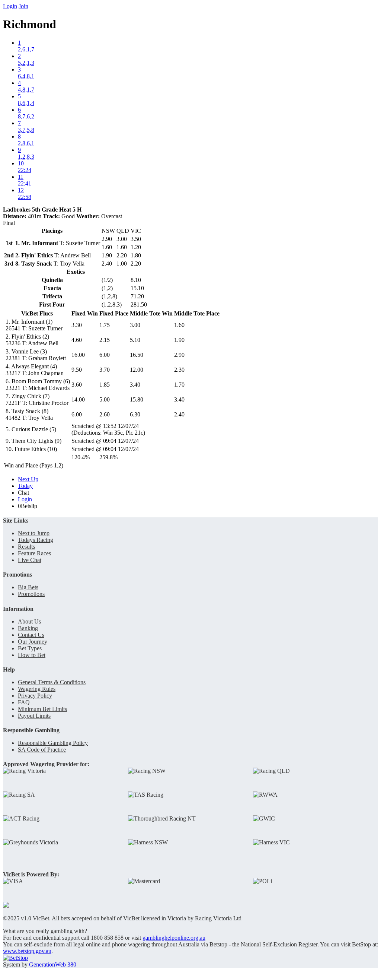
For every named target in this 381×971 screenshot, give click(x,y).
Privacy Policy (35, 695)
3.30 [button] (76, 325)
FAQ (24, 702)
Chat (23, 492)
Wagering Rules (36, 689)
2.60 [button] (104, 414)
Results (26, 546)
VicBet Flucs (37, 313)
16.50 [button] (136, 355)
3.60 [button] (76, 384)
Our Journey (32, 641)
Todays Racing (35, 540)
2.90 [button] (179, 355)
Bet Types (30, 648)
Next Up (28, 479)
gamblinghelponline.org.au (174, 937)
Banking (28, 628)
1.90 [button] (179, 340)
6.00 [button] (104, 355)
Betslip (27, 506)
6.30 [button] (135, 414)
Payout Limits (34, 716)
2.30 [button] (179, 369)
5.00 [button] (104, 399)
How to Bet (31, 655)
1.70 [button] (179, 384)
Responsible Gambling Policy (53, 743)
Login (10, 6)
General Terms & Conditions (52, 682)
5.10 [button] (135, 340)
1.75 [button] (104, 325)
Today (25, 486)
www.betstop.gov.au (27, 951)
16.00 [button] (78, 355)
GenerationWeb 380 (52, 964)
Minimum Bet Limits (42, 709)
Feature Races (34, 553)
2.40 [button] (179, 414)
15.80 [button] (136, 399)
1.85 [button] (104, 384)
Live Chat (29, 560)
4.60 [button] (76, 340)
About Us (29, 621)
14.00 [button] (78, 399)
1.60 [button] (179, 325)
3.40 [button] (135, 384)
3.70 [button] (104, 369)
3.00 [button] (135, 325)
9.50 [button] (76, 369)
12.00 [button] (136, 369)
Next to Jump (33, 533)
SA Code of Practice (42, 749)
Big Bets (28, 587)
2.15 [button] (104, 340)
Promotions (31, 594)
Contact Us (31, 635)
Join (23, 6)
